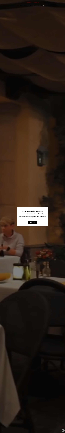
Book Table (32, 222)
